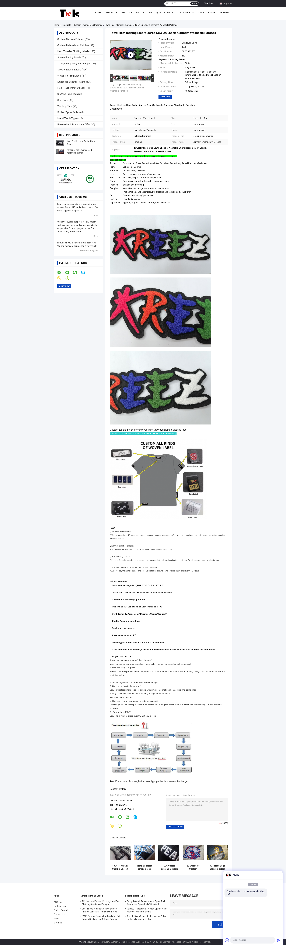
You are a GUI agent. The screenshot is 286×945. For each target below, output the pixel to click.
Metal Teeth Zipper (67, 118)
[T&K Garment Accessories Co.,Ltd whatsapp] (69, 272)
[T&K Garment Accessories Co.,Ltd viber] (61, 278)
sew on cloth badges (179, 781)
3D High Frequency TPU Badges (74, 63)
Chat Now (208, 3)
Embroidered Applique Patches (153, 781)
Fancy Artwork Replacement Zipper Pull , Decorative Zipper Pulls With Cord (146, 902)
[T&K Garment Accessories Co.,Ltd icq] (69, 278)
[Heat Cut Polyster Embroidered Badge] (60, 142)
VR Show (224, 12)
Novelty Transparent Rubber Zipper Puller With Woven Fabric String (147, 910)
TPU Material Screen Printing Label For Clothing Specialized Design (100, 902)
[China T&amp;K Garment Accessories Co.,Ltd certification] (66, 178)
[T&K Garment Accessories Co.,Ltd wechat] (77, 272)
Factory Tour (144, 12)
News (201, 12)
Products (111, 12)
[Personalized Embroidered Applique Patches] (60, 151)
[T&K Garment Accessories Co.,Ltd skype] (85, 272)
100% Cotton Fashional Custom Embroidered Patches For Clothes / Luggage (169, 867)
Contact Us (186, 12)
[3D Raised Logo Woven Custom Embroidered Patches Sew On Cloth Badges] (217, 852)
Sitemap (58, 923)
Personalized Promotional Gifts (73, 124)
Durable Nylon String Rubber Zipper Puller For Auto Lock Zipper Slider (146, 917)
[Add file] (227, 940)
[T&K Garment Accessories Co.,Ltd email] (61, 272)
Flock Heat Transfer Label (71, 88)
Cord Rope (62, 100)
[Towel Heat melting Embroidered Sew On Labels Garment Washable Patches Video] (130, 54)
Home (98, 12)
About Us (126, 12)
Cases (211, 12)
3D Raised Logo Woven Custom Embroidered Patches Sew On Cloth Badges (217, 867)
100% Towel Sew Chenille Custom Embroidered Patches (120, 867)
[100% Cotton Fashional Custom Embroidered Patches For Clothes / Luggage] (168, 852)
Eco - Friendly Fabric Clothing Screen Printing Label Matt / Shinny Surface (99, 910)
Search (194, 4)
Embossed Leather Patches (72, 81)
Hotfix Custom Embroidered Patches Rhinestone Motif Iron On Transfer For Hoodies (144, 867)
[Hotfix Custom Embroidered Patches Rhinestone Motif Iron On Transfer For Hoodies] (144, 852)
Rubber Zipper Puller (68, 112)
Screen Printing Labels (69, 57)
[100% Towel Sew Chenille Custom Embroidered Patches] (120, 852)
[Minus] (278, 875)
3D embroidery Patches (126, 781)
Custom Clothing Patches (70, 39)
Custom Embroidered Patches (87, 25)
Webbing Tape (64, 106)
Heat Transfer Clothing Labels (73, 51)
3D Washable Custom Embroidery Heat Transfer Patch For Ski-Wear (193, 867)
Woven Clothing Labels (69, 75)
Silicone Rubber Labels (69, 69)
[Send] (278, 940)
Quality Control (166, 12)
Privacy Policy (84, 942)
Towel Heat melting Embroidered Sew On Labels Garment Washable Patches (127, 87)
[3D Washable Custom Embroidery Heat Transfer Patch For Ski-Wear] (193, 852)
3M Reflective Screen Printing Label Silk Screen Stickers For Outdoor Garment (101, 917)
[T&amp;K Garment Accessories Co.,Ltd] (69, 13)
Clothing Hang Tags (67, 94)
